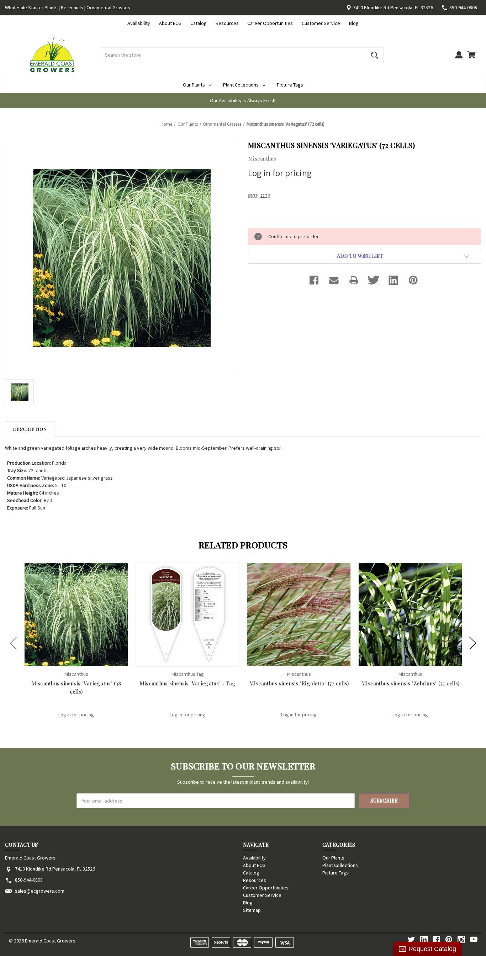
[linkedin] (424, 939)
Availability (138, 23)
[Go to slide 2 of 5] (473, 643)
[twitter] (411, 939)
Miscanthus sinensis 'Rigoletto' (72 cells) (299, 683)
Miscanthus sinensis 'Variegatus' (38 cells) (76, 687)
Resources (227, 23)
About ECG (170, 23)
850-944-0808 (463, 7)
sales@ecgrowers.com (39, 891)
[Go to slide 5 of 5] (13, 643)
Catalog (198, 23)
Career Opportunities (270, 23)
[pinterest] (449, 939)
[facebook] (436, 939)
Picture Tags (290, 85)
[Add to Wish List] (85, 660)
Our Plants (194, 85)
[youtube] (473, 939)
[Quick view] (67, 660)
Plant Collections (241, 85)
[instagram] (461, 939)
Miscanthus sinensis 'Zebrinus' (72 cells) (410, 683)
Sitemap (252, 910)
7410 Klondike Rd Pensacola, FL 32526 (393, 7)
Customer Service (321, 23)
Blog (354, 23)
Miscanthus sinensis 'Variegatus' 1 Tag (187, 683)
